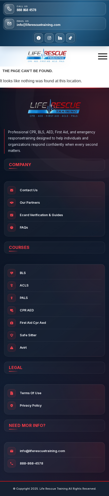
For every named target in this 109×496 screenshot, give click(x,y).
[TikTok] (70, 37)
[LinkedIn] (59, 37)
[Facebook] (38, 37)
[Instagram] (49, 37)
